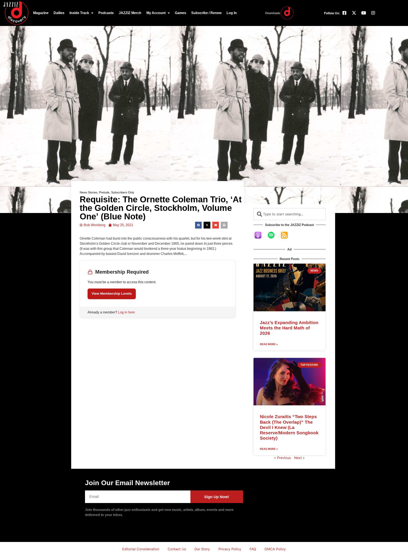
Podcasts (106, 13)
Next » (299, 458)
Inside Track (79, 13)
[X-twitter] (354, 13)
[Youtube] (363, 13)
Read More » (269, 344)
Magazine (40, 13)
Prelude (104, 192)
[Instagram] (373, 13)
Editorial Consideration (140, 549)
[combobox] (290, 214)
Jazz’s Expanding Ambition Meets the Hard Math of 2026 (289, 328)
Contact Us (177, 549)
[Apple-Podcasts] (260, 235)
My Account (156, 13)
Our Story (202, 549)
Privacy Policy (229, 549)
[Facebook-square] (344, 13)
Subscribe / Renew (206, 13)
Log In (232, 13)
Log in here (126, 312)
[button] (198, 225)
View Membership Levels (112, 294)
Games (180, 13)
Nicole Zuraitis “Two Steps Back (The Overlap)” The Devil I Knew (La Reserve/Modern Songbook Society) (289, 427)
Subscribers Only (122, 192)
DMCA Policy (275, 549)
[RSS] (286, 235)
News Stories (88, 192)
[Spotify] (273, 235)
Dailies (59, 13)
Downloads (272, 13)
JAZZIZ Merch (130, 13)
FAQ (253, 549)
